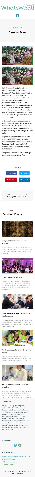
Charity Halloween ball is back (13, 277)
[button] (17, 15)
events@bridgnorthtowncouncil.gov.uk (17, 142)
